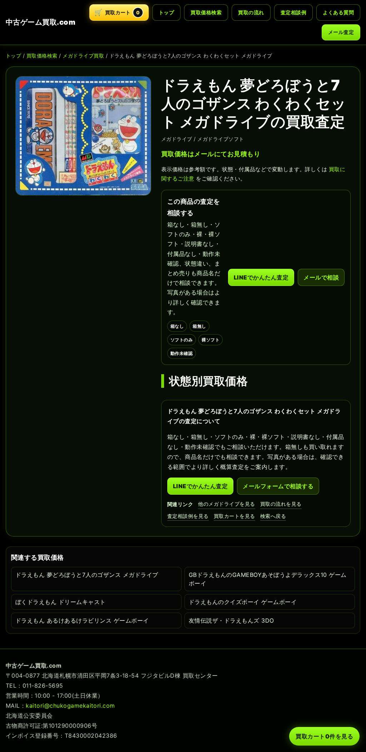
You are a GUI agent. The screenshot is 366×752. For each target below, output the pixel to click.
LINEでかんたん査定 (261, 277)
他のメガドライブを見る (226, 504)
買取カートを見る (234, 516)
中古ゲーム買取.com (40, 22)
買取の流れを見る (281, 504)
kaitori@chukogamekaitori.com (70, 705)
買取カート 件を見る (324, 736)
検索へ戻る (273, 516)
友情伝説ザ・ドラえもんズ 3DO (231, 620)
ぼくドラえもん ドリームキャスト (60, 601)
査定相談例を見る (188, 516)
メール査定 (341, 32)
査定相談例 (293, 12)
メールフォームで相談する (278, 486)
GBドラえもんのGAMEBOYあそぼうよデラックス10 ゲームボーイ (268, 579)
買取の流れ (251, 12)
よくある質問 (338, 12)
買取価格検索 (206, 12)
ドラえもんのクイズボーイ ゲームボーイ (243, 601)
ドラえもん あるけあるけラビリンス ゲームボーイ (82, 620)
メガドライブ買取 (83, 56)
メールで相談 (321, 277)
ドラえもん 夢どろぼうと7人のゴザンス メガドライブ (86, 574)
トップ (166, 12)
